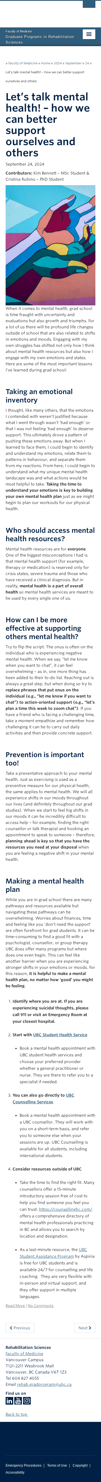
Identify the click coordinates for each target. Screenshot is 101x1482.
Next (84, 1328)
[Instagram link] (27, 1402)
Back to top (17, 1414)
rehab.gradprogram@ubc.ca (44, 1384)
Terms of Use (57, 1465)
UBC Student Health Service (60, 1035)
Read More (15, 1306)
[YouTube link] (18, 1402)
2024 (58, 63)
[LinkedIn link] (9, 1402)
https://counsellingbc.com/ (66, 1209)
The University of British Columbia (37, 11)
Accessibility (15, 1472)
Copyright (80, 1465)
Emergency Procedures (24, 1465)
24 (87, 63)
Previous (21, 1328)
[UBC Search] (89, 7)
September (73, 63)
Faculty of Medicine (22, 63)
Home (45, 63)
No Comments (41, 1306)
